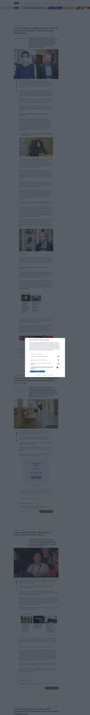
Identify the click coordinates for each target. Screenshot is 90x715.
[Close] (63, 340)
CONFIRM (37, 371)
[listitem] (45, 354)
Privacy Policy (51, 375)
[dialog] (45, 357)
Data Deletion (39, 375)
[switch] (58, 356)
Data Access (45, 375)
